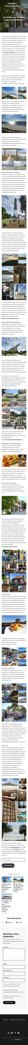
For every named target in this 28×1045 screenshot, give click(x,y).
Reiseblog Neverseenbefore (12, 4)
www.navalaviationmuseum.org (14, 439)
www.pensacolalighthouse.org (10, 318)
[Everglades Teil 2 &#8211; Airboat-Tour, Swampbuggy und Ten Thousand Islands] (7, 896)
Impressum (22, 1019)
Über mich (6, 1019)
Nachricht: (6, 947)
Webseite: (6, 977)
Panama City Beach (9, 52)
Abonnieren (8, 865)
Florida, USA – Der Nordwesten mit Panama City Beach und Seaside (18, 887)
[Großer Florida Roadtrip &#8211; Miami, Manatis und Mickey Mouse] (7, 879)
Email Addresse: (7, 970)
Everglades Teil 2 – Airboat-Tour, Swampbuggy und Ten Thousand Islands (6, 906)
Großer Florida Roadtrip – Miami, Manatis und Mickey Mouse (6, 887)
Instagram (16, 849)
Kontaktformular (14, 1019)
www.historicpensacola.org (9, 546)
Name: (5, 964)
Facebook (10, 922)
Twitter (20, 922)
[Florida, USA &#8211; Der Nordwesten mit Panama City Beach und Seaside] (18, 879)
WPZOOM (17, 1039)
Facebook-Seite (14, 847)
